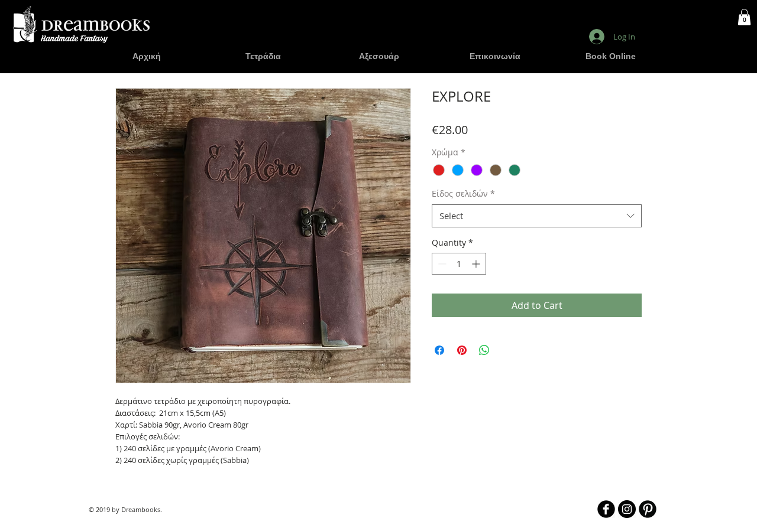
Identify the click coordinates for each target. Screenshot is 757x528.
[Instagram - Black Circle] (627, 509)
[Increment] (477, 263)
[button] (744, 17)
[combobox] (537, 215)
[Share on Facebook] (439, 350)
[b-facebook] (606, 509)
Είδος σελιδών (463, 193)
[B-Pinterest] (647, 509)
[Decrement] (441, 263)
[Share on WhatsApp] (484, 350)
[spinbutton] (459, 263)
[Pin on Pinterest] (462, 350)
